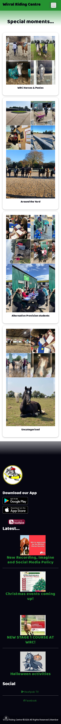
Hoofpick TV (31, 692)
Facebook (31, 700)
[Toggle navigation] (53, 5)
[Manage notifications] (6, 718)
